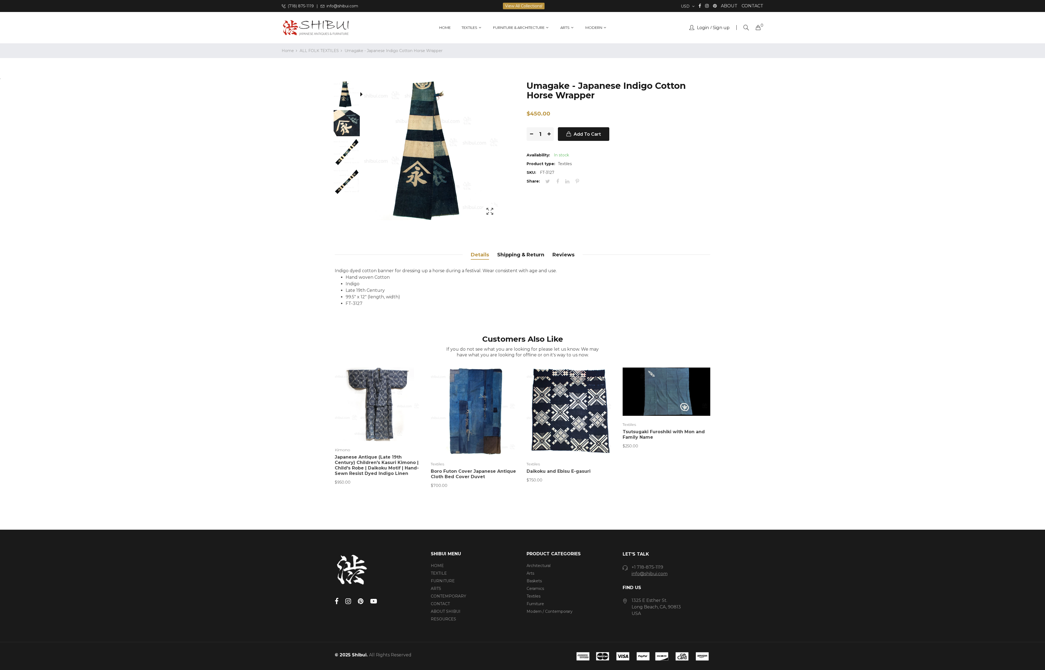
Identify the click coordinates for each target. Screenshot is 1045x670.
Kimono (342, 449)
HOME (437, 565)
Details (480, 255)
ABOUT (729, 5)
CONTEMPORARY (448, 596)
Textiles (437, 464)
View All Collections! (523, 6)
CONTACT (752, 5)
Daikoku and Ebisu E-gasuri (559, 471)
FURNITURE (443, 580)
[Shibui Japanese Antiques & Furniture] (316, 27)
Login (703, 28)
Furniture (535, 603)
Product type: (541, 163)
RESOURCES (443, 619)
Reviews (563, 255)
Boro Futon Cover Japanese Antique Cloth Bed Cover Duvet (473, 474)
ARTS (436, 588)
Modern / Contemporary (550, 611)
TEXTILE (439, 573)
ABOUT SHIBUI (445, 611)
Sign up (721, 28)
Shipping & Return (520, 255)
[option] (349, 95)
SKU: (531, 172)
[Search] (746, 28)
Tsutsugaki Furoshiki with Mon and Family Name (664, 434)
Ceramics (535, 588)
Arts (530, 573)
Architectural (539, 565)
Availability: (538, 155)
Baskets (534, 580)
